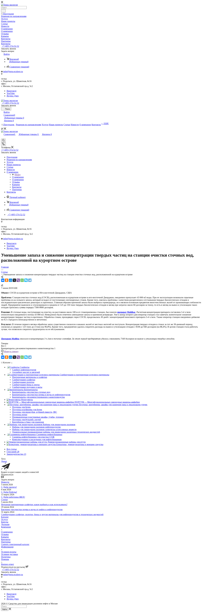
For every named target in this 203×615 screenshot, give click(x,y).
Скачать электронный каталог (15, 544)
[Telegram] (29, 280)
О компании (18, 177)
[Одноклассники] (6, 280)
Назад (17, 174)
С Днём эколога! (9, 487)
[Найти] (3, 11)
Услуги (4, 519)
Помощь (5, 559)
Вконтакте (11, 91)
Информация (7, 547)
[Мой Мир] (10, 280)
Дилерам (5, 524)
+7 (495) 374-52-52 (10, 46)
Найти (4, 609)
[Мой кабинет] (2, 137)
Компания (6, 527)
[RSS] (2, 285)
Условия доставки (9, 554)
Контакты (5, 539)
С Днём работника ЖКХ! (13, 497)
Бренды (4, 522)
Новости (5, 482)
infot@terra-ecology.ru (13, 71)
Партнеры (6, 542)
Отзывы (5, 534)
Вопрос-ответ (7, 564)
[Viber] (18, 280)
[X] (14, 280)
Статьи (4, 499)
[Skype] (26, 280)
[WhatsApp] (22, 280)
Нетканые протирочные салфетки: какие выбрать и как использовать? (34, 504)
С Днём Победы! (9, 492)
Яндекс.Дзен (13, 96)
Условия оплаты (8, 552)
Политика (5, 557)
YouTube (11, 93)
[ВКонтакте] (2, 280)
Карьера (5, 537)
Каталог (5, 517)
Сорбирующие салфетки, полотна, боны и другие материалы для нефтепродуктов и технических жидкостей (52, 514)
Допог (4, 461)
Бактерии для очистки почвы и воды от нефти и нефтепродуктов (32, 509)
